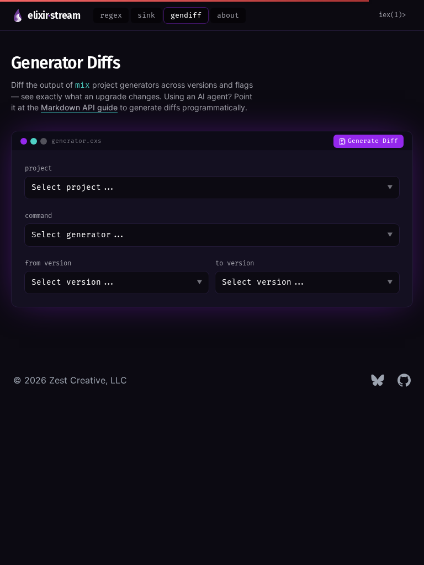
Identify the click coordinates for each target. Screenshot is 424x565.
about (228, 15)
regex (111, 15)
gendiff (186, 15)
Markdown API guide (79, 107)
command (38, 216)
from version (48, 263)
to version (234, 263)
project (38, 168)
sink (146, 15)
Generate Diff (373, 141)
